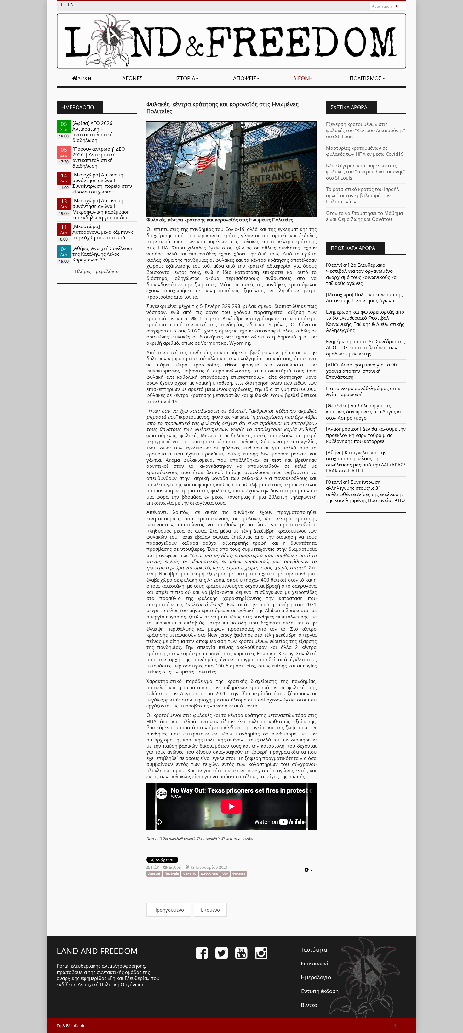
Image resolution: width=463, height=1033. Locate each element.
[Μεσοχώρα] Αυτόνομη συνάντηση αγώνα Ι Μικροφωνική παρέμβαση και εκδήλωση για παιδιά (101, 209)
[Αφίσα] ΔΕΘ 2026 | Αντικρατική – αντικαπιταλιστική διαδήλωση (94, 131)
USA (225, 874)
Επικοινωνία (316, 963)
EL (61, 4)
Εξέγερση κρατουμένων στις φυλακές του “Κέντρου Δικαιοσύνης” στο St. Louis (365, 130)
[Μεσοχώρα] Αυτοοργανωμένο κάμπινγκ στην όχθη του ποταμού (102, 232)
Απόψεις (244, 78)
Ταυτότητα (314, 949)
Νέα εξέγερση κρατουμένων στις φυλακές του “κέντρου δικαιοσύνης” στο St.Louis (365, 171)
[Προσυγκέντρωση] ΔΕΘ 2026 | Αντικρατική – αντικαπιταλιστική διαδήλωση (98, 157)
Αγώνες (132, 78)
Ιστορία (185, 78)
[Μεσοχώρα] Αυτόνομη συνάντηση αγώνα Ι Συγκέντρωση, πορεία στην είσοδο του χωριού (102, 183)
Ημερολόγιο (316, 977)
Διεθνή (303, 78)
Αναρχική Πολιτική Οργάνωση (111, 984)
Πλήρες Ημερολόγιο (97, 271)
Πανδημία (172, 874)
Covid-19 (189, 874)
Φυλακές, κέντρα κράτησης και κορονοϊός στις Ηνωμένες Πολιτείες (222, 107)
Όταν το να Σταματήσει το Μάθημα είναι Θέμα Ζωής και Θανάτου (364, 216)
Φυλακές (238, 874)
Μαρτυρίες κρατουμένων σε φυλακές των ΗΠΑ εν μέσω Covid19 (365, 151)
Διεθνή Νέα (209, 874)
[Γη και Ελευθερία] (231, 41)
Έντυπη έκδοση (320, 991)
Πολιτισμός (366, 78)
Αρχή (84, 78)
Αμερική (154, 874)
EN (71, 4)
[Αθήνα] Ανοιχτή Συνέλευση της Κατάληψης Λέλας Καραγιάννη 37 (103, 254)
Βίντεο (309, 1004)
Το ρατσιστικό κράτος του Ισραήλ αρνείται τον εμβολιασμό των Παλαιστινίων (362, 195)
